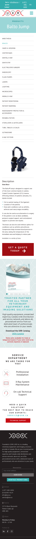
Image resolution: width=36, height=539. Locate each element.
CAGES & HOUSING (8, 48)
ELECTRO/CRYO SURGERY (11, 67)
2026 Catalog (18, 333)
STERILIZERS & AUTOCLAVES (12, 123)
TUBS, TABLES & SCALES (10, 128)
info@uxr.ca (14, 2)
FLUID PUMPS (7, 77)
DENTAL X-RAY (7, 58)
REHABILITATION (8, 118)
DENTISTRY (6, 63)
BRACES (5, 43)
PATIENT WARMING (9, 106)
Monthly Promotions (18, 480)
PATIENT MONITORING (10, 101)
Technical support (18, 420)
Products (18, 21)
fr (30, 5)
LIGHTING (5, 87)
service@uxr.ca (18, 415)
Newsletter (17, 468)
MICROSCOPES (7, 91)
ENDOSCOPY (6, 72)
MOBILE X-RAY (7, 96)
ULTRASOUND (7, 132)
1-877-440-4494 (24, 4)
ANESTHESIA (6, 39)
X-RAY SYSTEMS (7, 137)
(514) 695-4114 (7, 493)
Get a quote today (18, 249)
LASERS (5, 82)
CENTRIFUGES (7, 53)
